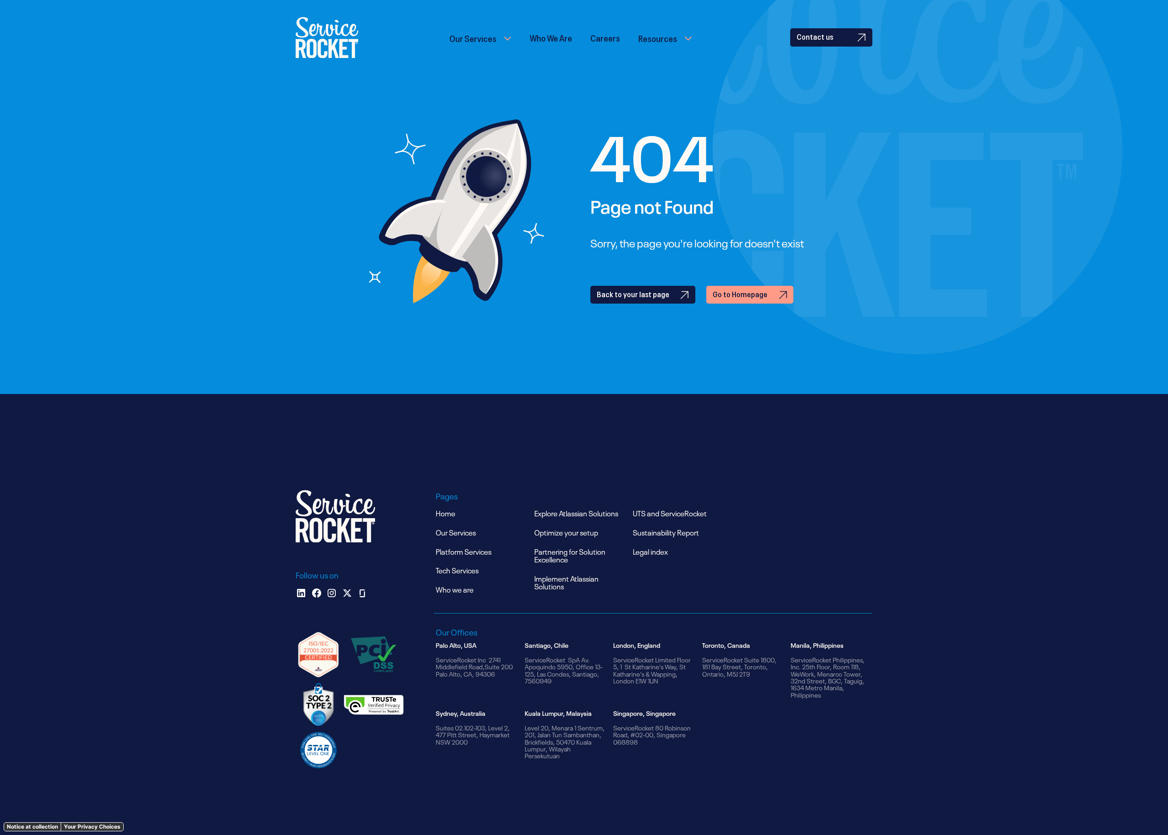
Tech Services (457, 569)
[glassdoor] (362, 593)
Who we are (455, 588)
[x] (347, 593)
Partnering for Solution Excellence (569, 555)
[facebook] (316, 593)
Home (445, 512)
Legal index (650, 551)
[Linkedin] (301, 593)
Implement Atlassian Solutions (566, 582)
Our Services (472, 37)
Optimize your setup (566, 531)
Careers (605, 37)
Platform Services (463, 551)
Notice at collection (32, 826)
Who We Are (551, 37)
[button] (480, 37)
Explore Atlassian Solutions (576, 512)
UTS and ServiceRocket (670, 512)
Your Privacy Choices (92, 826)
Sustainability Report (666, 531)
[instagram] (331, 593)
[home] (327, 37)
